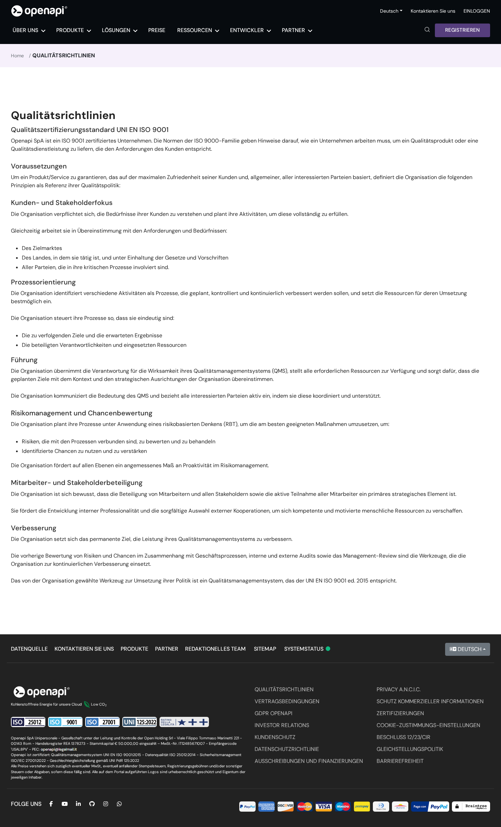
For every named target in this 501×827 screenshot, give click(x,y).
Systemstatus (307, 648)
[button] (427, 30)
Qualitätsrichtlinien (284, 689)
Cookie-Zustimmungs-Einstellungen (428, 725)
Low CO (99, 704)
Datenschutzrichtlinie (287, 749)
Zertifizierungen (400, 713)
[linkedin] (78, 804)
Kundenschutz (275, 737)
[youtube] (65, 804)
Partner (166, 648)
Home (17, 56)
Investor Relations (282, 725)
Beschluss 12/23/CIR (403, 737)
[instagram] (105, 804)
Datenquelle (29, 648)
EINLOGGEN (477, 11)
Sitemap (265, 648)
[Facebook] (51, 804)
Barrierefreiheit (400, 761)
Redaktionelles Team (215, 648)
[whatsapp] (119, 804)
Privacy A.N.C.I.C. (399, 689)
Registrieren (462, 30)
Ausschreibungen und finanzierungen (309, 761)
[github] (92, 804)
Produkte (134, 648)
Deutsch (469, 649)
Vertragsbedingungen (287, 701)
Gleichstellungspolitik (410, 749)
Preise (156, 30)
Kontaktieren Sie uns (433, 11)
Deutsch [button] (389, 11)
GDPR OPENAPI (273, 713)
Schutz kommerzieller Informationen (430, 701)
